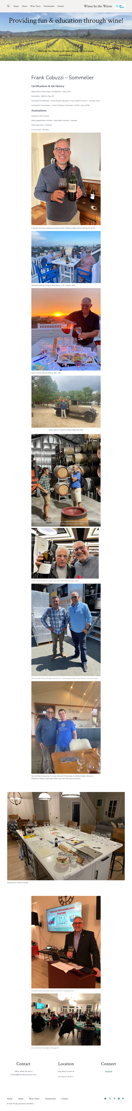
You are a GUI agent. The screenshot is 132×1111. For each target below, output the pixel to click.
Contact (60, 6)
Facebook (108, 1071)
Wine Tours (35, 6)
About (24, 6)
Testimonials (49, 6)
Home (16, 6)
